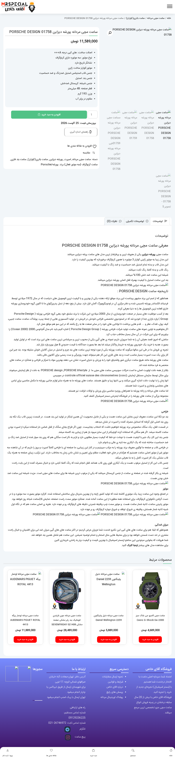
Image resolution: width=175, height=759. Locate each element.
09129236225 (77, 718)
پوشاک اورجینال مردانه (111, 697)
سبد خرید (93, 755)
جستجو (133, 755)
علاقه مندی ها (51, 755)
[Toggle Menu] (169, 6)
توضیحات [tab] (158, 221)
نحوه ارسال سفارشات (112, 677)
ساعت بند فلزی (18, 159)
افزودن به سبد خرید (50, 114)
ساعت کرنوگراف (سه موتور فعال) (81, 164)
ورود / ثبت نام (8, 755)
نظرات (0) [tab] (112, 221)
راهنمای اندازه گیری (79, 132)
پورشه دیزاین (56, 159)
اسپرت (67, 159)
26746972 (60, 723)
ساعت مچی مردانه (156, 18)
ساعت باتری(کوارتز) (135, 18)
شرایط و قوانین (115, 682)
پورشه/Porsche (49, 164)
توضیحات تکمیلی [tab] (135, 221)
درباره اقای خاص (114, 687)
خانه (170, 755)
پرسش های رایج (114, 692)
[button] (110, 33)
